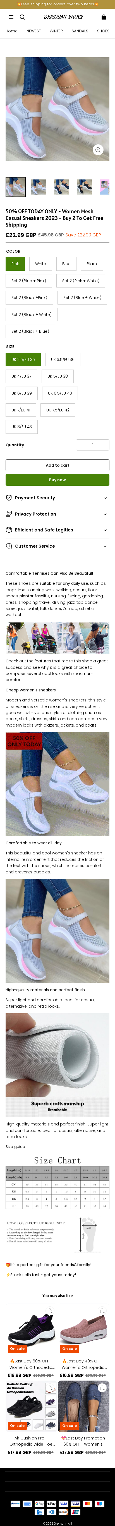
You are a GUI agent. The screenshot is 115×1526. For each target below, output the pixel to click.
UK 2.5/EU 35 (23, 359)
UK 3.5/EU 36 (63, 359)
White (40, 264)
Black (92, 264)
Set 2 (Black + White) (31, 314)
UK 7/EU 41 (20, 410)
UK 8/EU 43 (21, 427)
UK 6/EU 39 (21, 393)
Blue (66, 264)
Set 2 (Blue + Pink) (28, 281)
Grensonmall (63, 1524)
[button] (11, 17)
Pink (15, 264)
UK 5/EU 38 (57, 376)
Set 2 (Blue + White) (82, 297)
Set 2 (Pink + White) (80, 281)
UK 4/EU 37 (21, 376)
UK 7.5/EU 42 (58, 410)
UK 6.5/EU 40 (60, 393)
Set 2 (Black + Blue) (30, 331)
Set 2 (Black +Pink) (29, 297)
